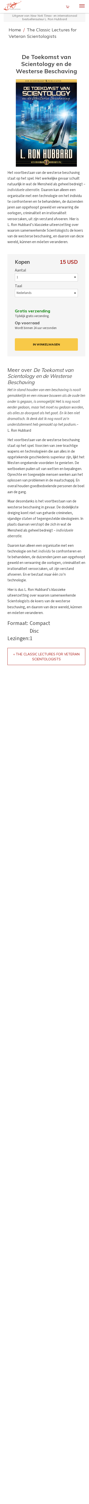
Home (15, 30)
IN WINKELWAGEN (46, 344)
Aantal (20, 270)
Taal (18, 286)
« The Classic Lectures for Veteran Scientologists (46, 656)
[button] (46, 123)
